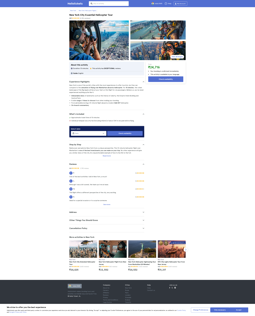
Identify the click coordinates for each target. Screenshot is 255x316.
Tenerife (128, 302)
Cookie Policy (181, 310)
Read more (107, 156)
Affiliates (106, 293)
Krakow (127, 300)
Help (149, 288)
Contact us (151, 290)
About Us (106, 288)
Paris (126, 293)
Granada (128, 297)
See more (106, 204)
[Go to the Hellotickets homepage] (75, 3)
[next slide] (186, 249)
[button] (106, 81)
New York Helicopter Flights (87, 10)
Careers (106, 290)
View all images (177, 57)
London (127, 295)
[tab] (106, 81)
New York (73, 10)
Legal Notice (107, 302)
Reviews (106, 295)
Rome (127, 290)
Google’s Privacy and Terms (17, 312)
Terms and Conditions (110, 300)
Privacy (105, 297)
